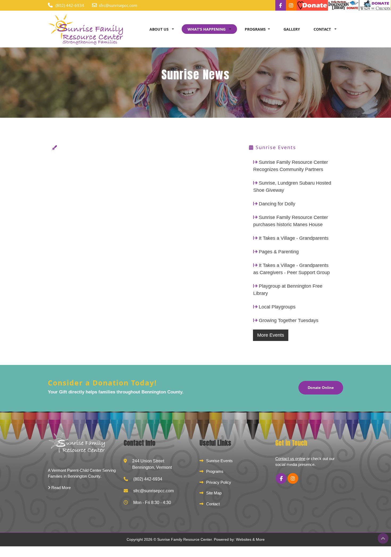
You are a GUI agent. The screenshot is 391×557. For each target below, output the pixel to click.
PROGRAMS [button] (255, 29)
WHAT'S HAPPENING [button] (207, 29)
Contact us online (290, 458)
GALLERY (292, 29)
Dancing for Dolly (277, 203)
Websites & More (250, 539)
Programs (214, 471)
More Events (270, 335)
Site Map (214, 493)
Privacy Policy (218, 482)
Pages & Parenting (279, 251)
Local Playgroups (277, 307)
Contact (213, 504)
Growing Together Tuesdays (288, 320)
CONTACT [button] (323, 29)
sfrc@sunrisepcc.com (118, 5)
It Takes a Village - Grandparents (293, 238)
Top (383, 538)
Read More (60, 487)
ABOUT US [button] (159, 29)
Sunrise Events (219, 460)
